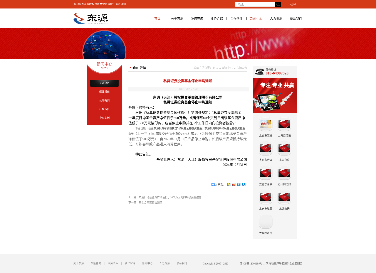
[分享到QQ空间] (229, 184)
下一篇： (145, 202)
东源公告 (242, 67)
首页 (157, 18)
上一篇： (164, 197)
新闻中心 (227, 67)
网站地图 (270, 263)
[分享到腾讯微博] (239, 184)
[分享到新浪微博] (234, 184)
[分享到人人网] (244, 184)
